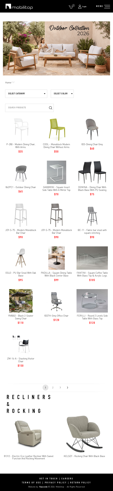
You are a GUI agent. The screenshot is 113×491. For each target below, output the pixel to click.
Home (8, 82)
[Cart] (71, 7)
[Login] (85, 7)
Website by (38, 486)
